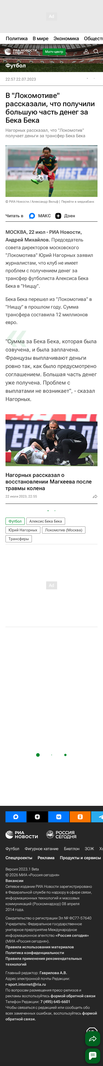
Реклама (46, 857)
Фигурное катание (42, 848)
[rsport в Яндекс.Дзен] (37, 816)
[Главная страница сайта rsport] (33, 51)
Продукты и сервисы (80, 857)
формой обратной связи (73, 996)
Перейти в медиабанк (77, 202)
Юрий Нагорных (23, 530)
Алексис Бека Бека (45, 521)
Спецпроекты (18, 857)
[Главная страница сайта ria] (6, 51)
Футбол (15, 521)
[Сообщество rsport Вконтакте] (58, 816)
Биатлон (71, 848)
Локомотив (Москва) (63, 530)
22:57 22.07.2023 (20, 79)
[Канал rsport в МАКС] (15, 816)
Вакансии (14, 880)
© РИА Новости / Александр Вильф (31, 202)
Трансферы (19, 539)
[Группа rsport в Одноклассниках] (80, 816)
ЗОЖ (89, 848)
